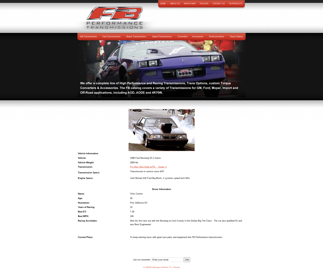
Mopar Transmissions (136, 36)
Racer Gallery (236, 36)
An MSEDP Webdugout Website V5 (157, 267)
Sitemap (176, 267)
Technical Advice (216, 36)
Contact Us (219, 4)
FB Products (235, 4)
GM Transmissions (88, 36)
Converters (182, 36)
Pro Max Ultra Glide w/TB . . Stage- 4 (148, 167)
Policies (204, 4)
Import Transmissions (162, 36)
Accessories (197, 36)
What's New (189, 4)
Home (163, 4)
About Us (175, 4)
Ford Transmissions (111, 36)
